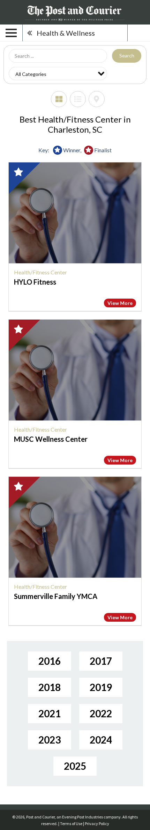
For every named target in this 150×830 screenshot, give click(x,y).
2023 (49, 740)
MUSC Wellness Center (51, 439)
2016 (49, 661)
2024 (101, 740)
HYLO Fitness (35, 282)
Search (126, 55)
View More (120, 303)
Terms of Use (71, 823)
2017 (101, 661)
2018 (49, 687)
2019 (101, 687)
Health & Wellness (66, 33)
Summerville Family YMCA (55, 596)
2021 (49, 713)
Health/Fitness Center (40, 272)
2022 (101, 713)
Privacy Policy (97, 823)
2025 (75, 766)
